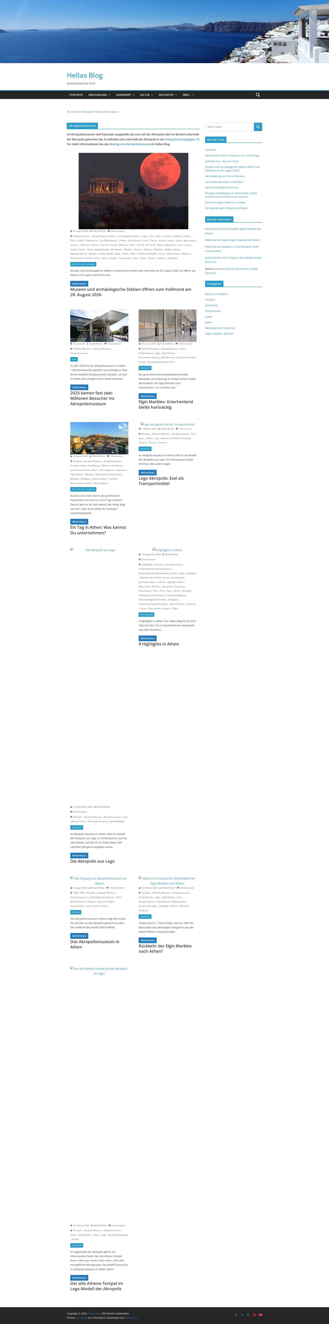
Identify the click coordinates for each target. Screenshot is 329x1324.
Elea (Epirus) (134, 240)
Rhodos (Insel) (77, 258)
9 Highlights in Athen (159, 644)
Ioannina (74, 244)
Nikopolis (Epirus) (78, 253)
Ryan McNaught (117, 821)
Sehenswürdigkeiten (176, 595)
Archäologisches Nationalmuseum (155, 568)
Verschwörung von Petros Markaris (225, 176)
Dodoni (122, 240)
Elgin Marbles (168, 353)
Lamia (180, 244)
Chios (73, 240)
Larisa (188, 244)
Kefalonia (123, 244)
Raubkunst (144, 910)
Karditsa (95, 244)
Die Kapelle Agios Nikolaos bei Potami (226, 208)
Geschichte (166, 94)
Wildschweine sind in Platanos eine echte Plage (232, 155)
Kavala (114, 244)
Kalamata (84, 244)
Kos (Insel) (150, 244)
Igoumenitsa (189, 240)
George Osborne (147, 901)
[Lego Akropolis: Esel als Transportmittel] (168, 424)
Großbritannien (178, 901)
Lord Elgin (163, 906)
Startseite (76, 94)
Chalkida (177, 236)
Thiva (135, 258)
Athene (96, 1234)
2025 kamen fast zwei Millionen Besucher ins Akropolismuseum (92, 398)
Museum (156, 586)
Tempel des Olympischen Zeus (153, 604)
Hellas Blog (85, 75)
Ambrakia (210, 149)
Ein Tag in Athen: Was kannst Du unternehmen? (98, 529)
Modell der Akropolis (181, 438)
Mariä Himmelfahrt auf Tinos (221, 187)
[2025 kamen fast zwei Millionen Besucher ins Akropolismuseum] (99, 326)
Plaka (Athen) (173, 253)
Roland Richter (99, 231)
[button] (109, 94)
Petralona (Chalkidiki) (147, 253)
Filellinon (105, 465)
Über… (187, 94)
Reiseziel (74, 478)
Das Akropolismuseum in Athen (94, 944)
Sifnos (97, 258)
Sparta (105, 258)
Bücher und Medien (216, 294)
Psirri (162, 590)
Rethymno (186, 253)
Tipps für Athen (99, 478)
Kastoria (105, 244)
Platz (155, 590)
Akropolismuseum (81, 236)
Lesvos (82, 249)
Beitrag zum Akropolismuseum (130, 144)
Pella (132, 253)
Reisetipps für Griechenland (108, 474)
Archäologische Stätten (129, 236)
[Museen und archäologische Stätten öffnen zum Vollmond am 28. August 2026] (133, 191)
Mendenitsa (116, 249)
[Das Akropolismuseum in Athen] (99, 881)
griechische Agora (147, 582)
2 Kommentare (187, 887)
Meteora (128, 249)
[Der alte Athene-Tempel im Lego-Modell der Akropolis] (99, 1095)
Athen (158, 236)
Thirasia (152, 442)
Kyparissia (170, 244)
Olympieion (121, 470)
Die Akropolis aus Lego (92, 861)
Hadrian (162, 582)
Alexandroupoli (99, 236)
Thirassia (162, 442)
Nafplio (168, 249)
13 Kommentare (117, 887)
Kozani (160, 244)
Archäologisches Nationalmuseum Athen (158, 573)
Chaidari (167, 236)
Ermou (166, 577)
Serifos (89, 258)
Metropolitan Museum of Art (161, 361)
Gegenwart (123, 94)
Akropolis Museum (82, 348)
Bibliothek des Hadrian (150, 577)
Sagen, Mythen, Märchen (219, 333)
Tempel (75, 1239)
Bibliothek (191, 573)
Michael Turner (78, 821)
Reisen (177, 590)
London (142, 361)
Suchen (258, 127)
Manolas (165, 438)
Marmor (174, 906)
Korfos (149, 438)
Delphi (80, 240)
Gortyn (170, 240)
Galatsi (162, 240)
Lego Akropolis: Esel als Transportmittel (161, 480)
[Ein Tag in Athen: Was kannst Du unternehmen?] (99, 438)
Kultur (144, 94)
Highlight (171, 582)
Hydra (179, 240)
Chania (186, 236)
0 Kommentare (117, 231)
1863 (75, 892)
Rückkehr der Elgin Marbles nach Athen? (165, 948)
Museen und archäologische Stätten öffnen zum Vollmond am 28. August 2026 (130, 291)
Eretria (145, 240)
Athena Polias (84, 1234)
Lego (156, 438)
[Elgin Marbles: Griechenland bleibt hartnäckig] (168, 326)
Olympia (93, 253)
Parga (117, 253)
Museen (138, 249)
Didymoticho (92, 240)
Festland (76, 912)
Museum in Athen (105, 901)
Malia (90, 249)
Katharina (210, 246)
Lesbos (73, 249)
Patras (125, 253)
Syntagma (85, 478)
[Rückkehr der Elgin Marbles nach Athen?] (168, 881)
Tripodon (112, 478)
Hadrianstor (117, 465)
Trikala (142, 258)
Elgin (158, 353)
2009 (82, 892)
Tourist (143, 608)
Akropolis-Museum (102, 348)
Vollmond (161, 258)
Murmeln (184, 906)
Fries (179, 897)
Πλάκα (175, 608)
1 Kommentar (116, 456)
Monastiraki (144, 586)
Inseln (208, 316)
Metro (95, 470)
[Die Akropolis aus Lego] (99, 676)
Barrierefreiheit (77, 901)
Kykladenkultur (168, 357)
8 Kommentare (80, 811)
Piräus (162, 253)
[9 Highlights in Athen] (168, 550)
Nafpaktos (158, 249)
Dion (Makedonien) (108, 240)
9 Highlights (147, 564)
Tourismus (191, 604)
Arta (152, 236)
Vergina (151, 258)
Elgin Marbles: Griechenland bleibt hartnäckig (166, 404)
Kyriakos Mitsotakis (186, 357)
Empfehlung (93, 465)
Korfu (132, 244)
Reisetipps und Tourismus (83, 264)
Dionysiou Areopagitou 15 (182, 139)
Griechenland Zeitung (149, 357)
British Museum (146, 353)
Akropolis (77, 461)
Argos (145, 236)
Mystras (147, 249)
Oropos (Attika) (106, 253)
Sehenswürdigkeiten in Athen (152, 599)
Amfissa (112, 236)
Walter (209, 240)
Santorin (143, 442)
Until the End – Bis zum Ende (221, 161)
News (74, 359)
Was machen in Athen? (81, 483)
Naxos (177, 249)
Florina (153, 240)
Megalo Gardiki (101, 249)
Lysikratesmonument (80, 470)
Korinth (140, 244)
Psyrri (169, 590)
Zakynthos (173, 258)
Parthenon (180, 586)
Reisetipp (89, 474)
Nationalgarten (107, 470)
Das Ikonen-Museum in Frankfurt (224, 181)
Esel (193, 433)
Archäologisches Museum (101, 897)
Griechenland (97, 94)
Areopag (74, 465)
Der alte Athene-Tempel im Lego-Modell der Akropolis (96, 1285)
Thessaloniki (125, 258)
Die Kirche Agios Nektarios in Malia (225, 202)
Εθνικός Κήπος (101, 483)
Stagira (113, 258)
